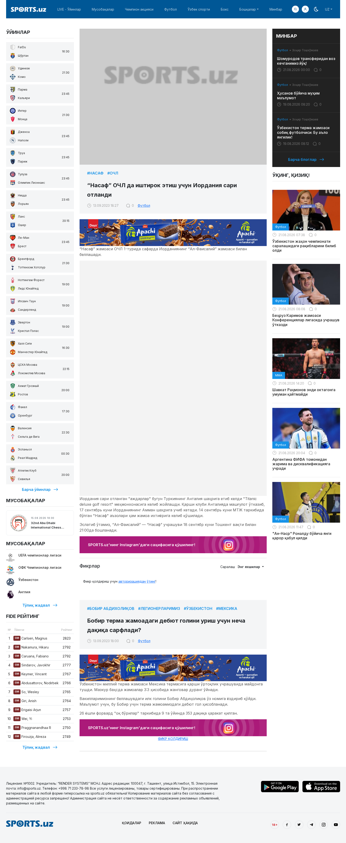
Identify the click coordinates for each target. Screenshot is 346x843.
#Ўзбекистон (198, 608)
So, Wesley (27, 692)
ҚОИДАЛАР (131, 823)
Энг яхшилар (249, 567)
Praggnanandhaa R (33, 728)
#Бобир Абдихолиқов (110, 608)
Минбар (276, 9)
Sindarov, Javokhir (32, 665)
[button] (305, 9)
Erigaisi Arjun (28, 710)
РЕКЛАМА (157, 823)
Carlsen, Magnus (31, 638)
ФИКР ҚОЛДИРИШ (173, 739)
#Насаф (95, 173)
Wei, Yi (23, 719)
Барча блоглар (302, 159)
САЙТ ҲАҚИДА (185, 823)
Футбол (170, 9)
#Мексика (226, 608)
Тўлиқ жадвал (36, 605)
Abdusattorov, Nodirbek (37, 683)
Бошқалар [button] (247, 9)
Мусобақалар (103, 9)
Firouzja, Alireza (30, 737)
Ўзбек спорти (199, 9)
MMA (278, 375)
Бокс (225, 9)
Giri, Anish (25, 701)
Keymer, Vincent (31, 674)
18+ (275, 825)
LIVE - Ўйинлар (69, 9)
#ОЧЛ (112, 173)
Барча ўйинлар (36, 489)
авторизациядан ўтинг (137, 581)
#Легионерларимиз (159, 608)
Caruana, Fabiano (32, 656)
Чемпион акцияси (139, 9)
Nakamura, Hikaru (32, 647)
